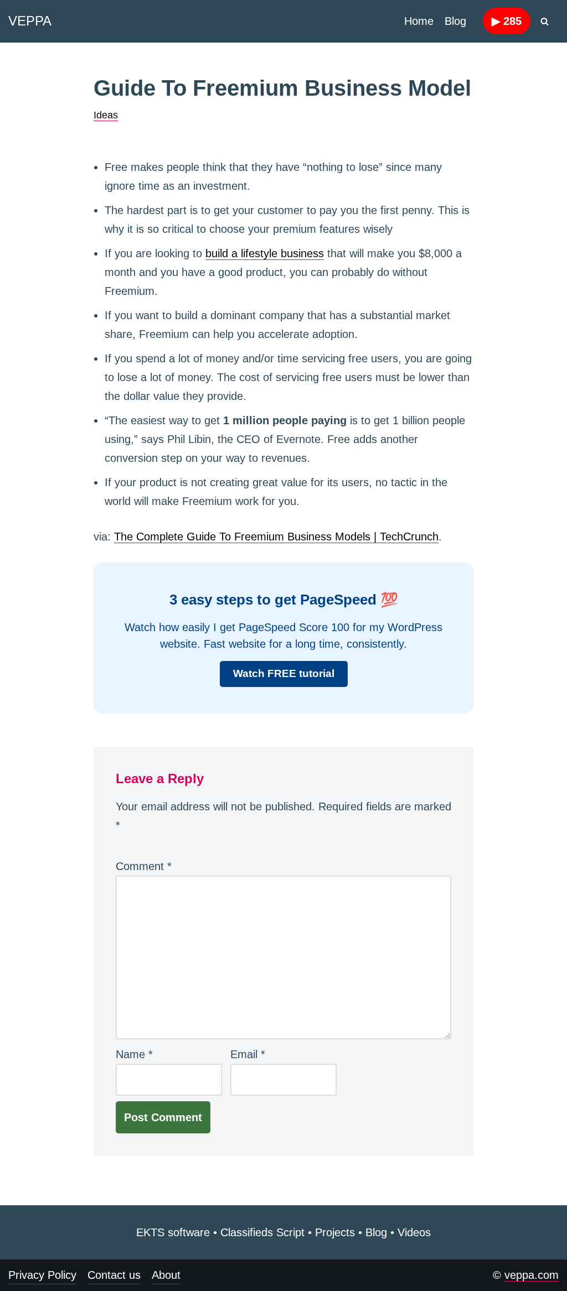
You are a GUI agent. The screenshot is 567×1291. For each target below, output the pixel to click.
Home (419, 21)
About (166, 1275)
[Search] (544, 21)
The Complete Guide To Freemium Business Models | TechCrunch (276, 536)
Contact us (114, 1275)
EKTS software (173, 1232)
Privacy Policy (42, 1275)
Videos (414, 1232)
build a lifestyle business (264, 253)
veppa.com (531, 1275)
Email (247, 1054)
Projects (335, 1232)
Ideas (106, 115)
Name (134, 1054)
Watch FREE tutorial (283, 673)
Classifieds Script (262, 1232)
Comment (144, 866)
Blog (455, 21)
